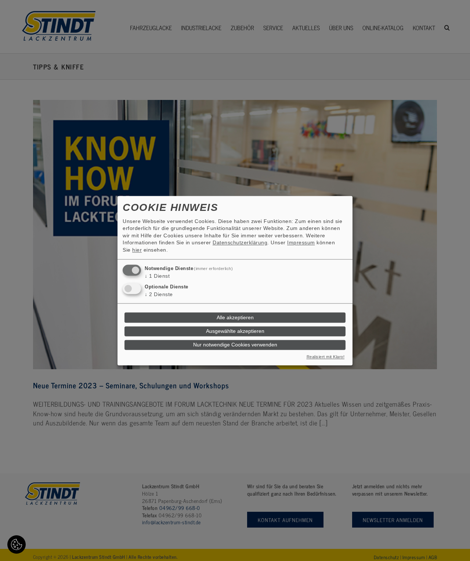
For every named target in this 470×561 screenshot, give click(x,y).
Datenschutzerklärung (240, 243)
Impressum (301, 243)
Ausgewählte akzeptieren (235, 331)
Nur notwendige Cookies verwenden (235, 345)
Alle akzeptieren (235, 318)
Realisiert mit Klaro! (326, 357)
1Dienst (157, 276)
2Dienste (159, 295)
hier (137, 250)
